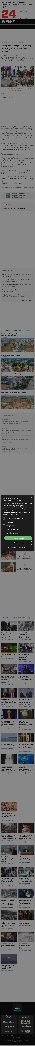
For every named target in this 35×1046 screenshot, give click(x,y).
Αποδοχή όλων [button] (18, 538)
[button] (18, 547)
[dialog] (17, 523)
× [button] (31, 497)
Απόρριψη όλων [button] (18, 543)
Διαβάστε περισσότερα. (10, 514)
